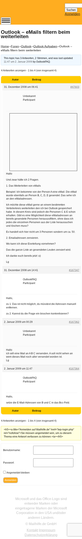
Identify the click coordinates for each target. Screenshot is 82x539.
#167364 (74, 368)
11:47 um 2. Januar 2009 (18, 61)
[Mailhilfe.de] (24, 10)
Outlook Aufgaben (45, 46)
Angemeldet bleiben (18, 472)
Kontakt (32, 530)
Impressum (47, 530)
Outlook (26, 46)
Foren (15, 46)
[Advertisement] (43, 142)
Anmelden (72, 14)
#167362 (74, 321)
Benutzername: (12, 450)
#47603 (74, 86)
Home (5, 46)
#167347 (74, 270)
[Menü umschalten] (6, 21)
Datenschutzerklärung (41, 535)
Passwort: (8, 462)
